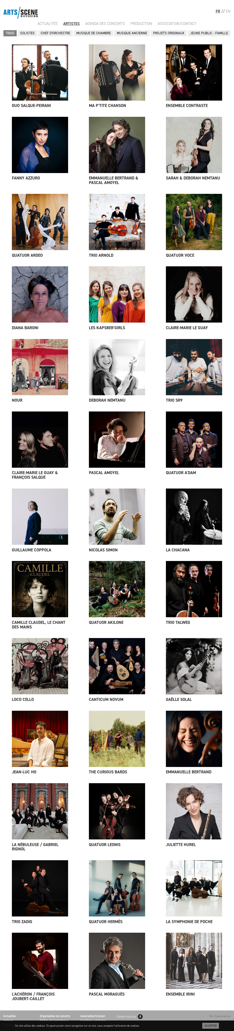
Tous (10, 33)
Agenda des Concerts (105, 23)
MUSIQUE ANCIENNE (132, 33)
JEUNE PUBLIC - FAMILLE (209, 33)
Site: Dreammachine (220, 1016)
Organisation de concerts (55, 1016)
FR (218, 11)
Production (141, 23)
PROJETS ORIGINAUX (168, 33)
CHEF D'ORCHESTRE (55, 33)
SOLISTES (27, 33)
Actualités (47, 23)
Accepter (211, 1026)
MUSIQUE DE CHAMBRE (93, 33)
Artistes (71, 23)
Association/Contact (177, 23)
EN (228, 11)
